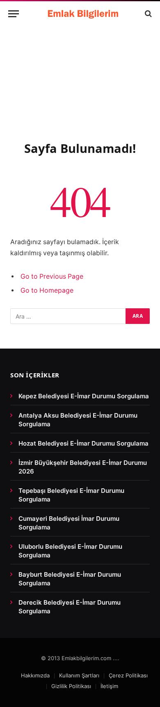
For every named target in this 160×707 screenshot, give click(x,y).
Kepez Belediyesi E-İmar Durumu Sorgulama (83, 396)
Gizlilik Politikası (71, 686)
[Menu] (13, 14)
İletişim (109, 686)
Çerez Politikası (128, 675)
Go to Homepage (47, 290)
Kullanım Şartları (79, 675)
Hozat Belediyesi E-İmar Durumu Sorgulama (83, 443)
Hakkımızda (35, 675)
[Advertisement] (80, 92)
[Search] (147, 14)
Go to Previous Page (52, 276)
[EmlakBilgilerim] (84, 13)
